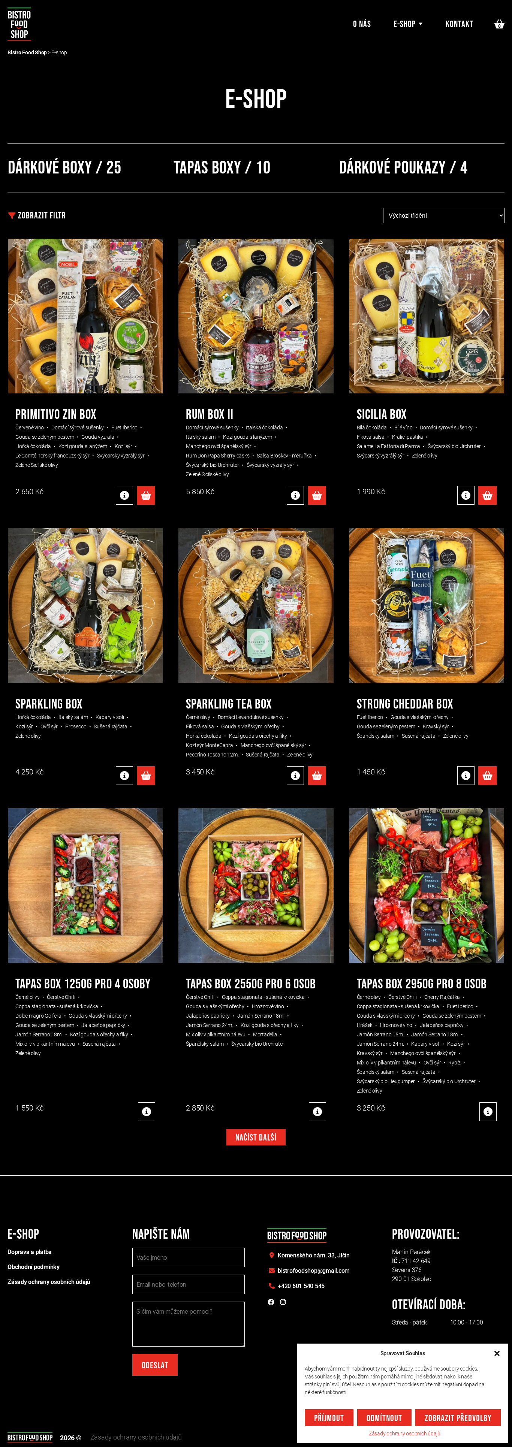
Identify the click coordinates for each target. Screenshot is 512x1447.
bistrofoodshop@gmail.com (314, 1270)
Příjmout (329, 1418)
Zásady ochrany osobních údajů (404, 1434)
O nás (362, 24)
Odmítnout (384, 1418)
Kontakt (459, 24)
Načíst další (256, 1137)
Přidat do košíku (146, 495)
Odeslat (155, 1365)
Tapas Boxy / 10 (222, 168)
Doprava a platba (29, 1252)
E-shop (405, 24)
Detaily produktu (124, 495)
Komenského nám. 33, (314, 1255)
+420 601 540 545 (301, 1286)
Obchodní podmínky (33, 1267)
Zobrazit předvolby (458, 1418)
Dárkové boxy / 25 (64, 168)
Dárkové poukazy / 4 (403, 168)
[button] (497, 1353)
